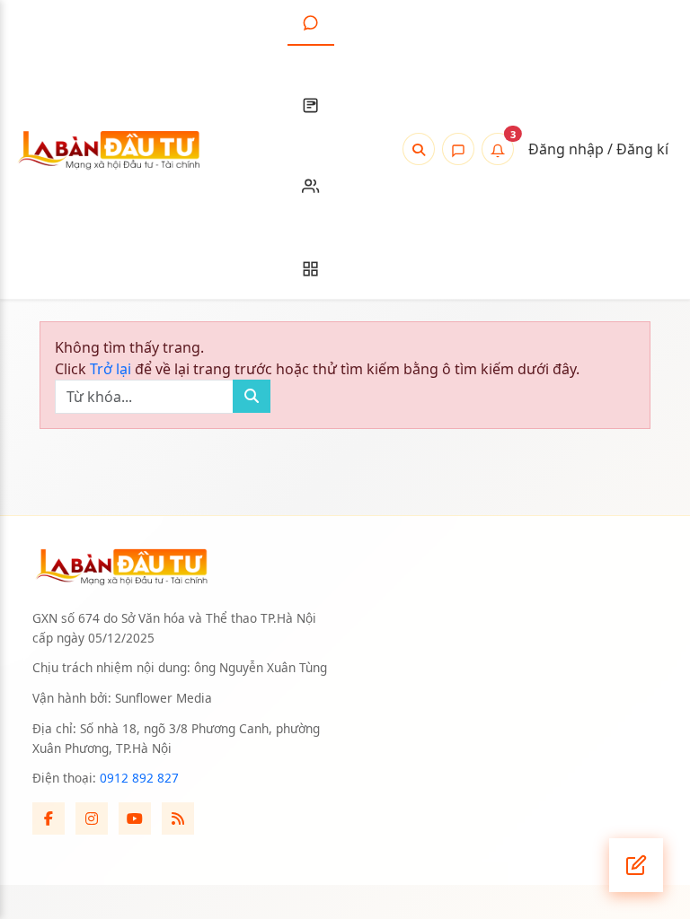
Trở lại (112, 369)
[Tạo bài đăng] (636, 865)
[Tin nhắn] (458, 149)
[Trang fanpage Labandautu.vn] (48, 818)
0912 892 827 (139, 777)
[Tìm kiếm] (418, 149)
